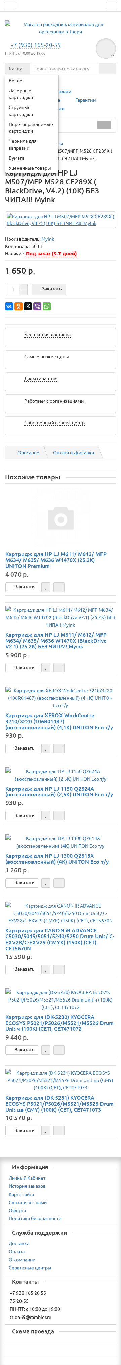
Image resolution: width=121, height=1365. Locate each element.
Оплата (63, 91)
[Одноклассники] (18, 306)
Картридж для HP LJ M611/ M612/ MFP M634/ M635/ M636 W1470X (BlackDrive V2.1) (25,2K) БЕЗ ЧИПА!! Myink (56, 640)
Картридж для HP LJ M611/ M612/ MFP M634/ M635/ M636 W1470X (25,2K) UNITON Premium (56, 559)
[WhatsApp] (47, 306)
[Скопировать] (45, 246)
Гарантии (85, 100)
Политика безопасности (35, 1218)
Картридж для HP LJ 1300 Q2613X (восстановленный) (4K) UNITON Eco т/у (57, 858)
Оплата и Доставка (73, 452)
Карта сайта (21, 1194)
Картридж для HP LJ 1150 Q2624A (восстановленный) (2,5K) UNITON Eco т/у (59, 791)
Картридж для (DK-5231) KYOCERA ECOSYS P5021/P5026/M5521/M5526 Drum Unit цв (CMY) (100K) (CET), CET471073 (59, 1103)
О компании (22, 1259)
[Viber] (37, 306)
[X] (28, 306)
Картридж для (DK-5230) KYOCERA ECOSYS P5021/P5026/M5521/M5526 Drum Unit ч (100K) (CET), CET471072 (59, 1022)
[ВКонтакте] (9, 306)
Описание (28, 452)
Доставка (19, 1243)
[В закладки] (45, 587)
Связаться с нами (28, 1202)
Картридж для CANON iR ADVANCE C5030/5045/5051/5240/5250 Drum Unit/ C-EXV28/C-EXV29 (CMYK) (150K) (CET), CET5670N (59, 939)
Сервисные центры (30, 1267)
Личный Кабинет (27, 1178)
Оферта (17, 1210)
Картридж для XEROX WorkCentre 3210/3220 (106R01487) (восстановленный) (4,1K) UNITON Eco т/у (59, 720)
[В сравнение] (59, 587)
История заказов (27, 1186)
